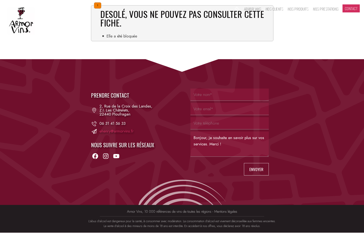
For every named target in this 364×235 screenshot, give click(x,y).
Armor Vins (252, 8)
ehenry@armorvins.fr (116, 131)
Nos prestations (325, 8)
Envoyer (256, 169)
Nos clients (274, 8)
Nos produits (297, 8)
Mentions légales (225, 211)
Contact (351, 8)
